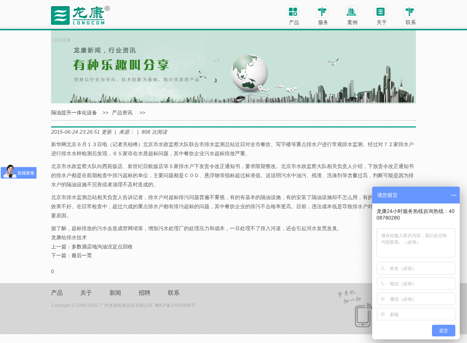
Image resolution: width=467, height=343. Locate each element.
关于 (86, 293)
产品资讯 (122, 112)
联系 (174, 293)
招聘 (144, 293)
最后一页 (82, 255)
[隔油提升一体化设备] (80, 15)
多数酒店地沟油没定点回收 (102, 246)
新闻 (115, 293)
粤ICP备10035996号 (175, 305)
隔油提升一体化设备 (74, 112)
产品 (57, 293)
